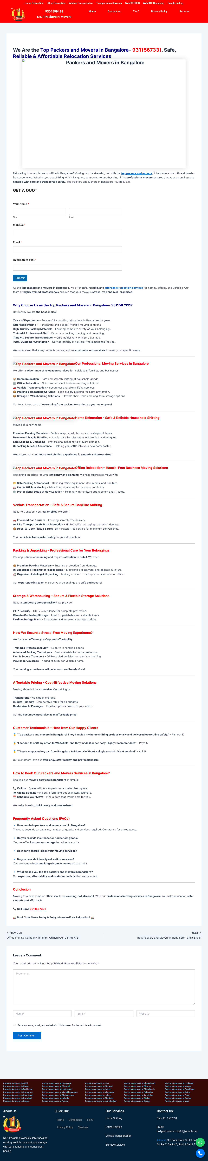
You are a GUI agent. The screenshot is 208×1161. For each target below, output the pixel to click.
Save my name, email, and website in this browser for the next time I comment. (60, 1025)
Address (161, 1140)
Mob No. (19, 224)
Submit (20, 278)
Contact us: (114, 11)
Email (17, 242)
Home (92, 11)
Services (184, 11)
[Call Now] (200, 1153)
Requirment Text (24, 259)
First (15, 217)
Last (71, 217)
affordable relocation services (124, 287)
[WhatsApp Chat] (200, 1142)
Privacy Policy (159, 11)
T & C (136, 11)
